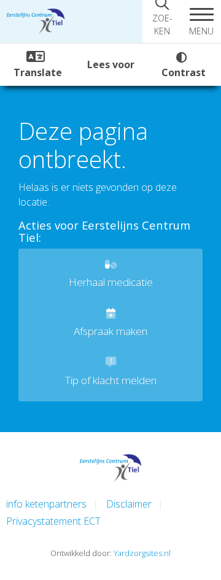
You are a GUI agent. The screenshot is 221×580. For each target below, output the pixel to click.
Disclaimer (129, 504)
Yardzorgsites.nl (142, 553)
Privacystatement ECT (53, 521)
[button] (201, 21)
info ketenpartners (46, 504)
